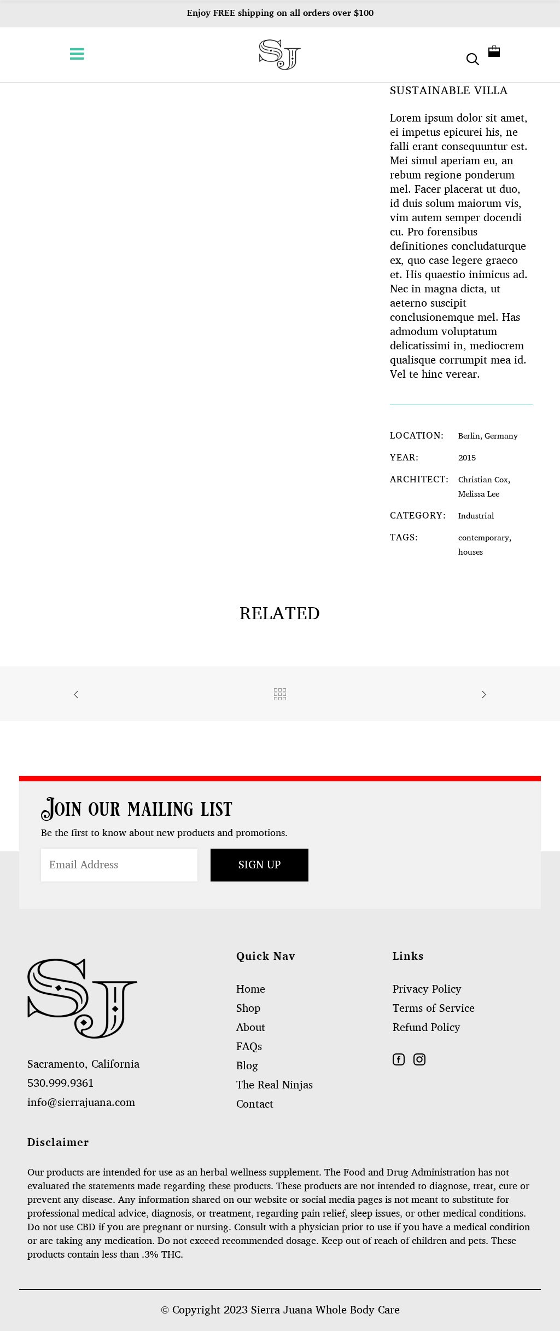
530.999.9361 (60, 1084)
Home (250, 989)
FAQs (249, 1047)
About (250, 1028)
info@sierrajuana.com (81, 1103)
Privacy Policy (427, 989)
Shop (248, 1008)
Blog (247, 1066)
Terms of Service (434, 1008)
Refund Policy (426, 1028)
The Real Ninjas (274, 1085)
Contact (254, 1104)
